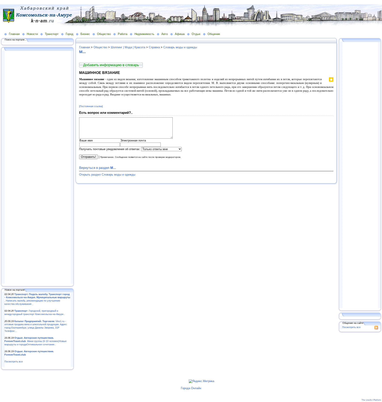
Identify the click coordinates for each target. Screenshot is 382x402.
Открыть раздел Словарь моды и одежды (107, 174)
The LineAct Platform (371, 400)
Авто (164, 34)
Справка (154, 47)
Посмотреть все (13, 361)
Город (69, 34)
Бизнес (85, 34)
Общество (104, 34)
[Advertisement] (37, 167)
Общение (214, 34)
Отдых (196, 34)
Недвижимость (144, 34)
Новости (32, 34)
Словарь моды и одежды (180, 47)
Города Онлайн (191, 388)
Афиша (180, 34)
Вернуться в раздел (97, 168)
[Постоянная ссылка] (91, 106)
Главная (14, 34)
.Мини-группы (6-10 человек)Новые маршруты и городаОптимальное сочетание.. (35, 341)
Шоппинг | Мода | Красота (128, 47)
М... (82, 52)
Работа (122, 34)
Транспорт (52, 34)
